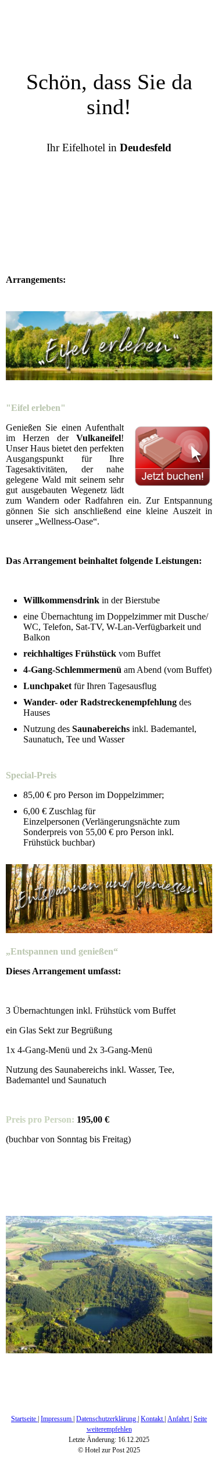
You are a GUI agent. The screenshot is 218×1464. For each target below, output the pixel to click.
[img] (109, 29)
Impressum (57, 1419)
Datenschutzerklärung (107, 1419)
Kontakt (153, 1419)
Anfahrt (179, 1419)
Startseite (24, 1419)
